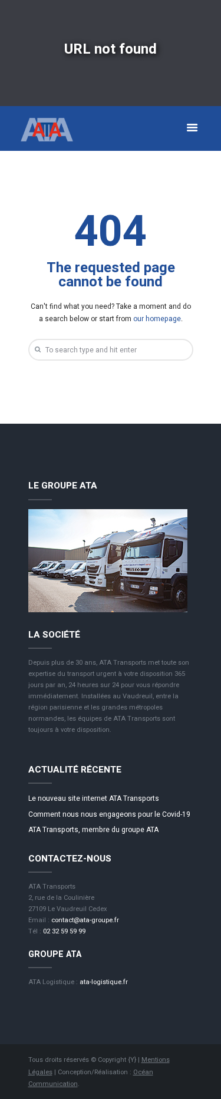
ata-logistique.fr (104, 982)
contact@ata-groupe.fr (85, 920)
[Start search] (36, 349)
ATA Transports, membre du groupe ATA (93, 829)
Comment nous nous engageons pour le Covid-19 (109, 814)
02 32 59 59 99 (64, 931)
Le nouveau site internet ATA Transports (93, 798)
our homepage (157, 318)
